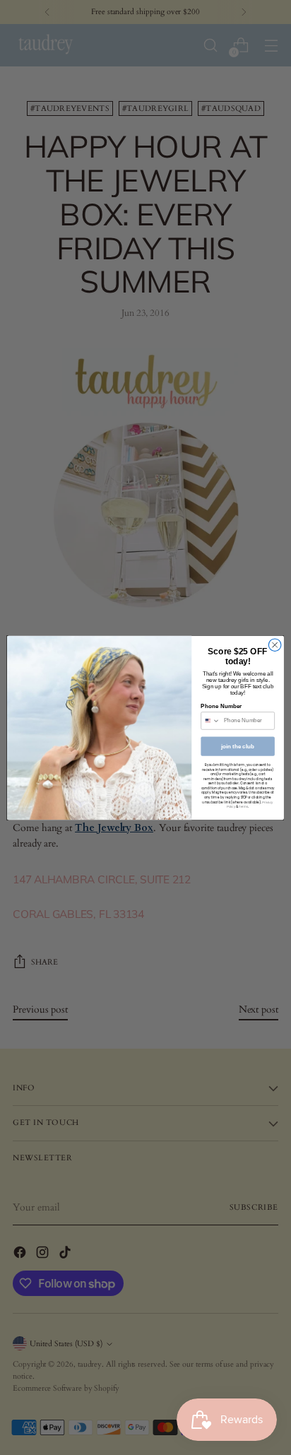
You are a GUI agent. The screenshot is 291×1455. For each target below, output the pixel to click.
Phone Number (221, 706)
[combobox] (210, 720)
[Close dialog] (274, 644)
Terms (243, 806)
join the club (237, 746)
